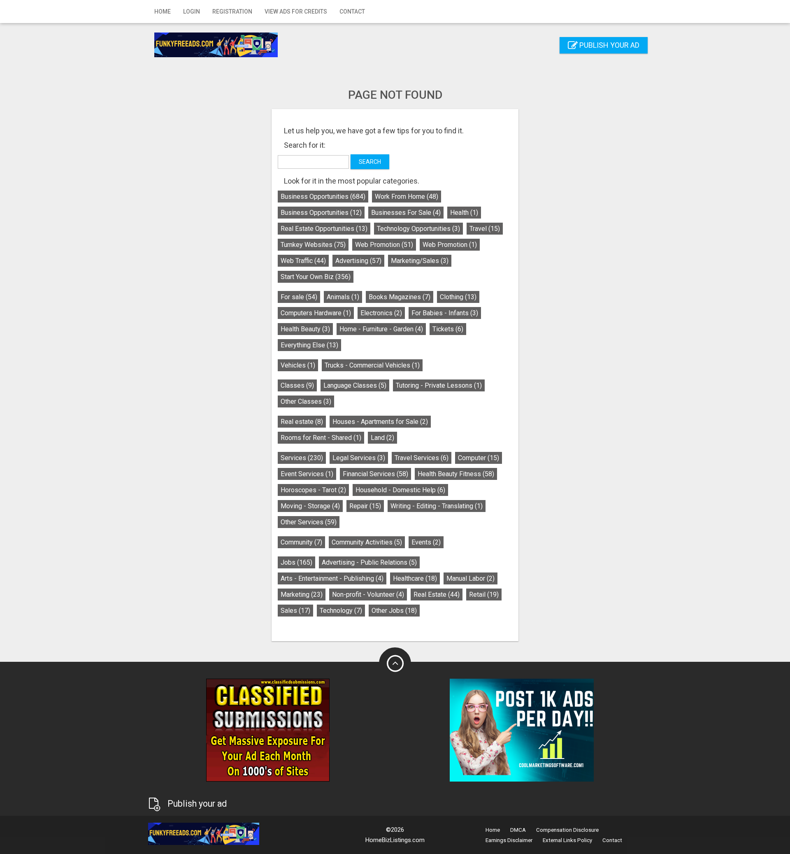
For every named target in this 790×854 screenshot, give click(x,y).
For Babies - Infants (444, 313)
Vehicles (298, 365)
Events (426, 542)
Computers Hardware (316, 313)
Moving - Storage (310, 506)
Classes (297, 385)
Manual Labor (470, 578)
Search (370, 161)
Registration (232, 11)
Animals (343, 297)
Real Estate (437, 594)
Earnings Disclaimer (509, 840)
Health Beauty (305, 329)
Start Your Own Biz (316, 277)
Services (302, 458)
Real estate (302, 422)
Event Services (307, 474)
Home (162, 11)
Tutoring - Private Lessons (439, 385)
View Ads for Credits (296, 11)
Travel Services (421, 458)
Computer (478, 458)
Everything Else (309, 345)
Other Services (309, 522)
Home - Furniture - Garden (381, 329)
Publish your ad (608, 45)
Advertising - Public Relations (369, 562)
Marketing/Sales (419, 261)
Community (301, 542)
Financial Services (375, 474)
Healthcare (415, 578)
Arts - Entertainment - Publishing (332, 578)
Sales (295, 610)
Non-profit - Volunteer (368, 594)
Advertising (358, 261)
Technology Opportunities (418, 229)
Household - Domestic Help (400, 490)
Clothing (458, 297)
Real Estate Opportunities (324, 229)
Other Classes (306, 401)
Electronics (381, 313)
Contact (352, 11)
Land (382, 438)
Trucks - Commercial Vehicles (372, 365)
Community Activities (367, 542)
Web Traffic (303, 261)
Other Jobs (394, 610)
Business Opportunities (323, 196)
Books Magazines (399, 297)
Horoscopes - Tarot (313, 490)
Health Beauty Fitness (456, 474)
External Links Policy (567, 840)
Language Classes (354, 385)
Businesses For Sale (406, 212)
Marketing (302, 594)
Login (191, 11)
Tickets (447, 329)
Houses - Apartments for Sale (380, 422)
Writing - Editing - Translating (436, 506)
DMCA (518, 830)
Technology (341, 610)
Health (464, 212)
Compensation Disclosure (567, 830)
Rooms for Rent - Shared (321, 438)
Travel (484, 229)
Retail (484, 594)
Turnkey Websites (313, 245)
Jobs (296, 562)
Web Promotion (384, 245)
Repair (365, 506)
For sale (299, 297)
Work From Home (406, 196)
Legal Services (358, 458)
